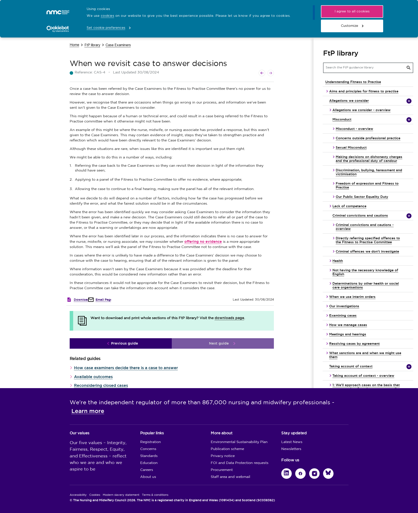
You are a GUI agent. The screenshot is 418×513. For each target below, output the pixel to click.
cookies (107, 15)
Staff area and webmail (230, 477)
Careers (146, 470)
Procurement (222, 470)
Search (408, 68)
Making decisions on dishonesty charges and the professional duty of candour (369, 159)
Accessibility (78, 495)
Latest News (291, 442)
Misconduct (341, 119)
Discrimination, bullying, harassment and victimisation (369, 172)
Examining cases (343, 315)
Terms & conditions (155, 495)
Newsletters (291, 449)
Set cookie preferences (106, 27)
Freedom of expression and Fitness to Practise (367, 185)
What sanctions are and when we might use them (365, 355)
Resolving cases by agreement (354, 343)
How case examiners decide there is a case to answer (126, 367)
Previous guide (124, 343)
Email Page (104, 300)
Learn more (87, 411)
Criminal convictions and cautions (360, 215)
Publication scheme (227, 449)
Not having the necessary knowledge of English (365, 272)
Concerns (148, 449)
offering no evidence (203, 241)
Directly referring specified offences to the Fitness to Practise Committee (368, 240)
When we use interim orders (352, 297)
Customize (349, 25)
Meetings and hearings (347, 334)
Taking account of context (350, 366)
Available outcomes (93, 376)
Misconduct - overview (354, 129)
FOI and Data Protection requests (239, 463)
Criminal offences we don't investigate (367, 251)
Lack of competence (349, 206)
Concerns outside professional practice (368, 138)
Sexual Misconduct (351, 147)
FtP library (92, 44)
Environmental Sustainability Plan (239, 442)
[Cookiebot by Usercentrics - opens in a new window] (58, 29)
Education (149, 463)
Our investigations (344, 306)
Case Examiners (118, 44)
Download (81, 300)
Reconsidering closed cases (101, 385)
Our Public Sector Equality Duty (362, 197)
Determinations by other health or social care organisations (365, 285)
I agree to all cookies (352, 11)
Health (337, 261)
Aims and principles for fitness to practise (363, 91)
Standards (149, 456)
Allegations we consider (349, 101)
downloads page (229, 318)
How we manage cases (348, 325)
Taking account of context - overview (363, 376)
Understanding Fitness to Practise (353, 82)
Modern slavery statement (121, 495)
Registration (150, 442)
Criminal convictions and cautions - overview (365, 227)
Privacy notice (223, 456)
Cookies (94, 495)
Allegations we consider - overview (361, 110)
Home (74, 44)
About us (148, 477)
